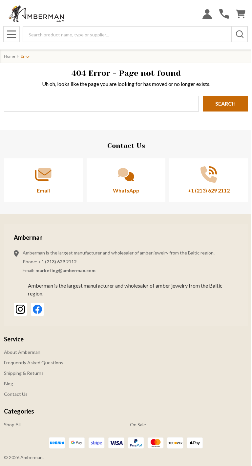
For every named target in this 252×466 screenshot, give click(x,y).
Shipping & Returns (24, 373)
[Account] (207, 14)
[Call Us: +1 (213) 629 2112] (224, 14)
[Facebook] (37, 309)
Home (9, 56)
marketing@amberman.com (65, 270)
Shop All (12, 424)
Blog (8, 383)
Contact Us (16, 394)
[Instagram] (20, 309)
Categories (19, 411)
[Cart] (240, 14)
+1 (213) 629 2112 (57, 261)
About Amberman (22, 352)
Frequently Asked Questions (33, 362)
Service (14, 339)
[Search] (239, 34)
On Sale (138, 424)
